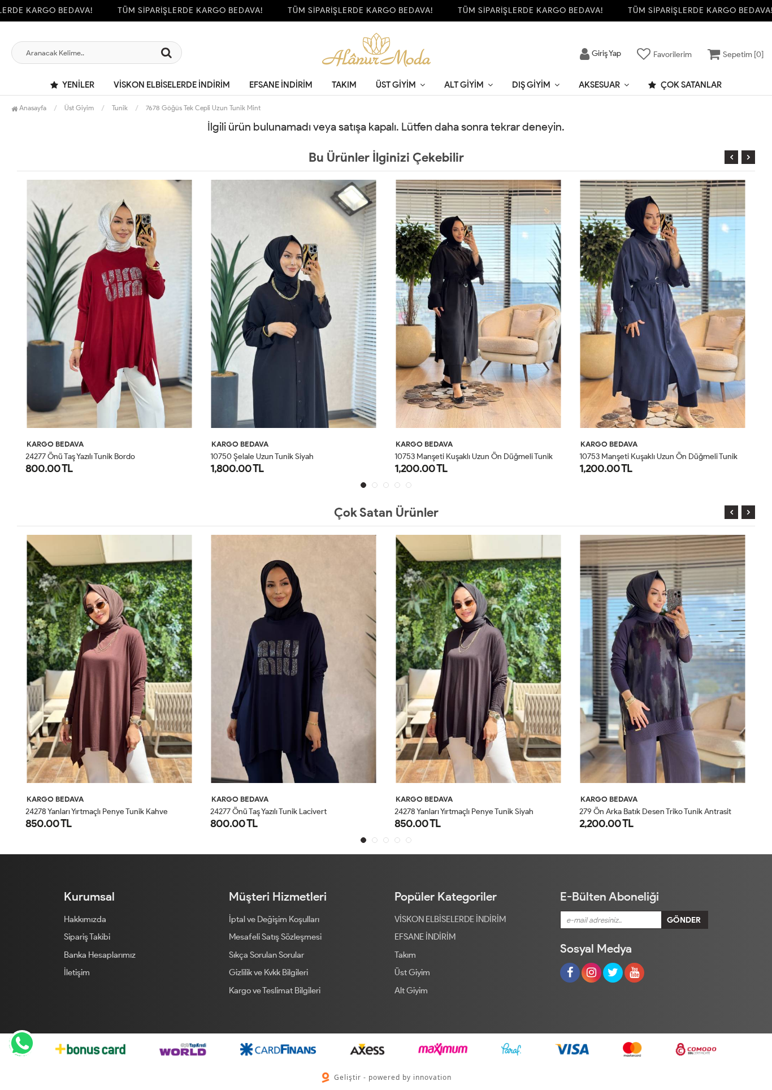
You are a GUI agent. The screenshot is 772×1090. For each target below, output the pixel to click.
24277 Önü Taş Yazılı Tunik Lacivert (268, 811)
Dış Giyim (531, 85)
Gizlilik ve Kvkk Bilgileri (268, 972)
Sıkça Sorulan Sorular (266, 955)
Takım (344, 85)
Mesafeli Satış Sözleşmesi (275, 937)
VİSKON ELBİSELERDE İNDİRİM (172, 85)
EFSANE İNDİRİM (281, 85)
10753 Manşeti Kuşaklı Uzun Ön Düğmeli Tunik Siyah (483, 456)
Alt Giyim (464, 85)
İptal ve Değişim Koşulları (274, 919)
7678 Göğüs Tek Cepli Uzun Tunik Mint (203, 107)
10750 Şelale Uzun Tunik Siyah (262, 456)
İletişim (77, 972)
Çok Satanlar (690, 85)
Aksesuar (599, 85)
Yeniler (77, 85)
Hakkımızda (85, 919)
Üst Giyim (396, 85)
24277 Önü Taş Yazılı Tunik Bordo (80, 456)
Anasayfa (32, 107)
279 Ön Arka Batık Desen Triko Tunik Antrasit (655, 811)
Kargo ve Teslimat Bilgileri (274, 990)
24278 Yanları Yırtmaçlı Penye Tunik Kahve (96, 811)
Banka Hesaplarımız (100, 955)
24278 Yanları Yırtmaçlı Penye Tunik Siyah (464, 811)
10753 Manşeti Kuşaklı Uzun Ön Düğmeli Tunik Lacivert (673, 456)
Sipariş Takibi (87, 937)
